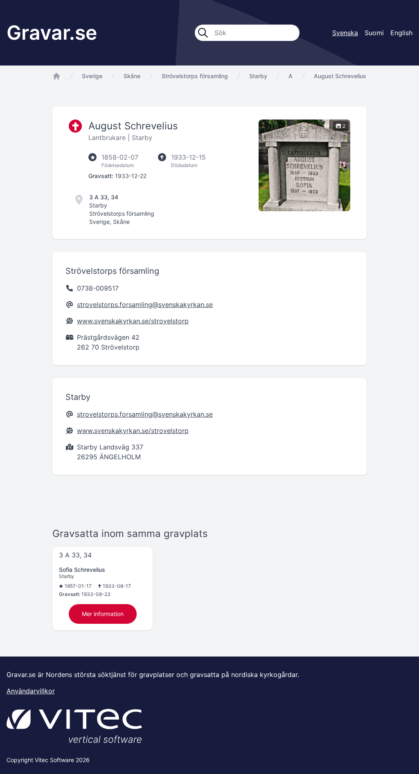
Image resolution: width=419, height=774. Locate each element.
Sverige (92, 75)
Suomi (374, 33)
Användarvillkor (31, 691)
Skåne (132, 75)
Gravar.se (52, 32)
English (401, 33)
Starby (258, 75)
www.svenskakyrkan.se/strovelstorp (133, 321)
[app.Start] (56, 76)
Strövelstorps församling (195, 75)
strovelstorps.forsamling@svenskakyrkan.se (145, 304)
